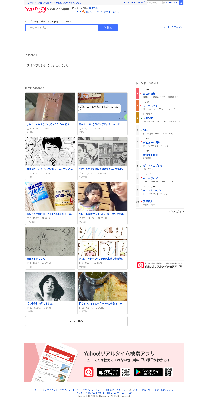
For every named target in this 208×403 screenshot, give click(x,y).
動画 (43, 21)
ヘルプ (141, 2)
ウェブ (28, 21)
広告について (122, 390)
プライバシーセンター (93, 390)
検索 (109, 27)
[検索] (181, 2)
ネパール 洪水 (171, 2)
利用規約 (110, 390)
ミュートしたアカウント (172, 27)
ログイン (76, 11)
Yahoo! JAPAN (129, 2)
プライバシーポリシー (70, 390)
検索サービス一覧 (141, 390)
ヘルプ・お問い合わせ (162, 390)
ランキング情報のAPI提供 (88, 393)
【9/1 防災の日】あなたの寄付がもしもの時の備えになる (54, 2)
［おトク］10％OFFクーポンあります (103, 11)
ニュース (67, 21)
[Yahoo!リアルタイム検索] (47, 8)
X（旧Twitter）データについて (117, 393)
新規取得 (93, 8)
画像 (36, 21)
